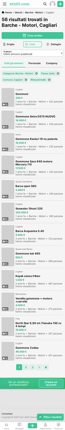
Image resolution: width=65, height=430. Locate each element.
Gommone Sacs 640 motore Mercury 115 (34, 163)
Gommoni (22, 94)
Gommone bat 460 (28, 253)
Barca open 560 (26, 186)
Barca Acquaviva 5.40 (30, 231)
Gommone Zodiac (27, 347)
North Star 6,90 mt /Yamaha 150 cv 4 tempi (38, 325)
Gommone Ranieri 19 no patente (37, 139)
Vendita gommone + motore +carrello (34, 300)
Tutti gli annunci (13, 63)
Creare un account (51, 383)
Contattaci (7, 413)
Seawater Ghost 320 (29, 208)
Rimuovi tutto (38, 79)
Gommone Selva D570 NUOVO (35, 116)
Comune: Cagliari (13, 79)
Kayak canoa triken (28, 276)
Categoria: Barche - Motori (18, 73)
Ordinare (8, 51)
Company (52, 63)
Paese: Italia (48, 73)
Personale (34, 63)
